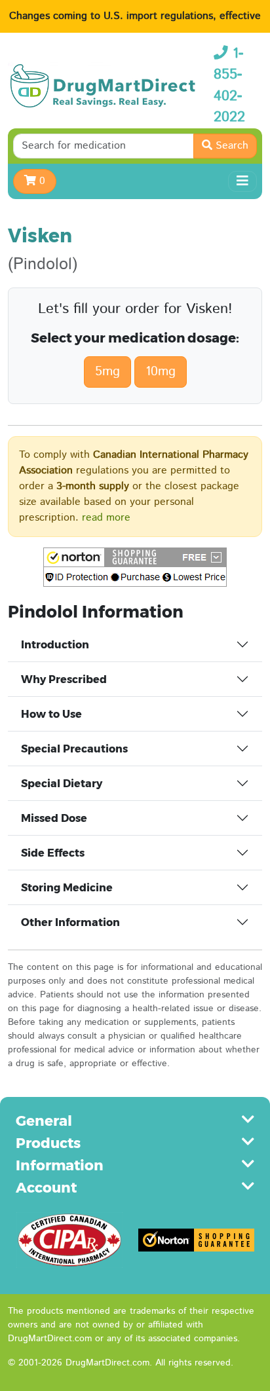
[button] (135, 567)
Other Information (70, 922)
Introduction (55, 645)
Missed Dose (54, 818)
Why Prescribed (64, 679)
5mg (107, 371)
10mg (160, 371)
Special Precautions (74, 749)
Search (230, 145)
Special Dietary (61, 783)
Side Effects (53, 853)
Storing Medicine (67, 887)
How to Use (51, 714)
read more (106, 517)
